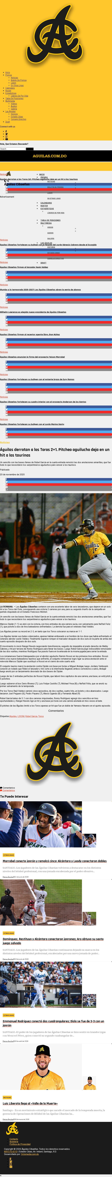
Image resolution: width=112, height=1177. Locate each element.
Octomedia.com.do (30, 1154)
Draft (7, 122)
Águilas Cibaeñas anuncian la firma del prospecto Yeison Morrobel (32, 357)
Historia (14, 114)
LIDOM (20, 716)
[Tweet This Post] (58, 274)
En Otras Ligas (17, 85)
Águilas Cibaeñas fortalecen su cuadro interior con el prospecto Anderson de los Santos (43, 401)
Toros (41, 716)
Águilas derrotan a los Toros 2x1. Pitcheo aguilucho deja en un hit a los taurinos (39, 179)
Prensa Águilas (8, 877)
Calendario (10, 88)
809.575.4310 (10, 1151)
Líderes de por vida (19, 96)
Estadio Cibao (17, 116)
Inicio (7, 72)
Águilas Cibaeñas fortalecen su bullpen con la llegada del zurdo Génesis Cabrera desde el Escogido (48, 244)
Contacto (14, 1139)
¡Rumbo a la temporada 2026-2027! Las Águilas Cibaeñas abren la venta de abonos (40, 289)
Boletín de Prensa (18, 80)
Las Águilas (10, 111)
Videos (14, 103)
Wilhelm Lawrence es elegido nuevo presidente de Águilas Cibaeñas (33, 312)
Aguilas (13, 716)
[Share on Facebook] (58, 272)
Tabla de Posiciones (14, 98)
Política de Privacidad (20, 1144)
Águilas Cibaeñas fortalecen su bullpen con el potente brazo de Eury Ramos (37, 379)
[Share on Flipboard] (58, 277)
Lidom (13, 83)
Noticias (14, 77)
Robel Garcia (31, 716)
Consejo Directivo (18, 119)
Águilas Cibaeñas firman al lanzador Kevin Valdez (24, 267)
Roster (8, 90)
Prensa (8, 75)
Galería (14, 109)
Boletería (14, 1141)
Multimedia (10, 101)
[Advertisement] (56, 217)
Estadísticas (10, 93)
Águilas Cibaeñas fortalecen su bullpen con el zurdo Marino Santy (32, 424)
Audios (14, 106)
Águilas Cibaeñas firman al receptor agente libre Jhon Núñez (30, 334)
